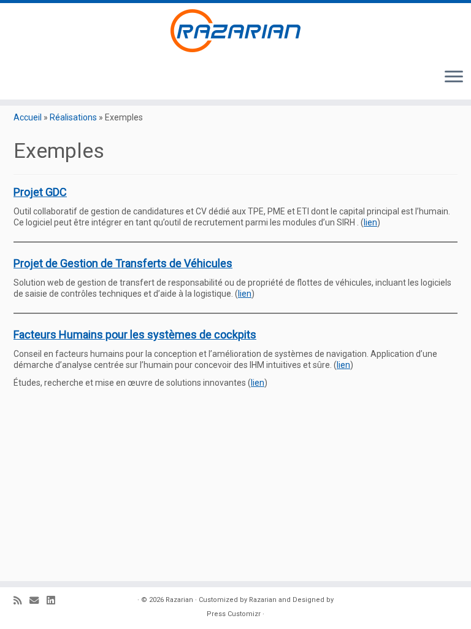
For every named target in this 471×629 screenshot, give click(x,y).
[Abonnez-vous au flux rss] (21, 601)
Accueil (27, 117)
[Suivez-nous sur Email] (38, 601)
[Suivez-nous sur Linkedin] (55, 601)
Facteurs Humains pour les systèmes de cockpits (134, 334)
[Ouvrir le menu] (454, 77)
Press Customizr (234, 614)
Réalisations (73, 117)
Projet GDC (40, 192)
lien (370, 222)
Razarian (179, 600)
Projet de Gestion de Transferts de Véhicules (122, 263)
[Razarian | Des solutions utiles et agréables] (235, 30)
